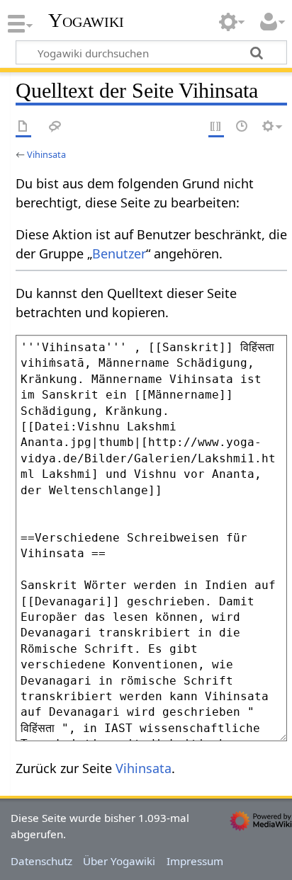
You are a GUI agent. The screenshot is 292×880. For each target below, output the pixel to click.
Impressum (195, 861)
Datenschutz (41, 861)
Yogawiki (86, 20)
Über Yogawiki (119, 861)
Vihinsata (46, 154)
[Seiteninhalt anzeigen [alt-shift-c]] (23, 127)
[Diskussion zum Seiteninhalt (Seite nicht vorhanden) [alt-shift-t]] (55, 127)
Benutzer (119, 253)
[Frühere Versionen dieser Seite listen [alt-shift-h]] (242, 127)
